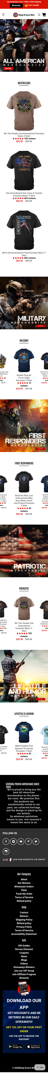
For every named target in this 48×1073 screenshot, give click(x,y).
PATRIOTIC (24, 588)
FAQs (24, 890)
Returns (24, 916)
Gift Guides (24, 945)
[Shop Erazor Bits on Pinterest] (28, 841)
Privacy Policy (24, 926)
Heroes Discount (24, 949)
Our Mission (24, 883)
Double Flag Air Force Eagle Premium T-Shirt (24, 378)
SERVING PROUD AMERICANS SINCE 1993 (22, 786)
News (24, 956)
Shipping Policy (24, 919)
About (24, 879)
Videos (24, 963)
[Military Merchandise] (24, 303)
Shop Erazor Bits (27, 1068)
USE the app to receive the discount (24, 1038)
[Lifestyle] (24, 676)
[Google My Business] (6, 851)
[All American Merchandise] (24, 45)
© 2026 (15, 1068)
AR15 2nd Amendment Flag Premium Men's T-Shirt (24, 254)
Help (24, 907)
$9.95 (3, 383)
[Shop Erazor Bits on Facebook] (6, 841)
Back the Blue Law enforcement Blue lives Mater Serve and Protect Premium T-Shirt (24, 500)
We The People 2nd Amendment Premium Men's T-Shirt (24, 134)
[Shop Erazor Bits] (24, 15)
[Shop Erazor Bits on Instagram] (13, 841)
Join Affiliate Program (24, 974)
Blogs (24, 960)
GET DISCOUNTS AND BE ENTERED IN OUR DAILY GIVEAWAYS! (24, 1017)
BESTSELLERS (24, 83)
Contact (24, 912)
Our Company (24, 874)
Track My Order (24, 893)
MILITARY (24, 340)
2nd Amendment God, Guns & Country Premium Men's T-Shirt (24, 194)
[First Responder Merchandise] (24, 425)
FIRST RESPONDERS (24, 463)
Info (24, 940)
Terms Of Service (24, 930)
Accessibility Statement (24, 934)
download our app (24, 1004)
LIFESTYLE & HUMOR (24, 714)
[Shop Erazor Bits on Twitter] (36, 841)
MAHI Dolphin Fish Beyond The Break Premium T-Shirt (24, 748)
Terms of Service (24, 897)
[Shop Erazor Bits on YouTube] (21, 841)
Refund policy (24, 901)
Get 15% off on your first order (24, 1029)
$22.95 (19, 141)
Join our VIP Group (24, 970)
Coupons (24, 952)
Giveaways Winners (24, 967)
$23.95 (19, 388)
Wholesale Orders (24, 886)
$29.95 (28, 141)
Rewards (16, 5)
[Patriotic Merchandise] (24, 551)
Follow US (10, 833)
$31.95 (28, 388)
